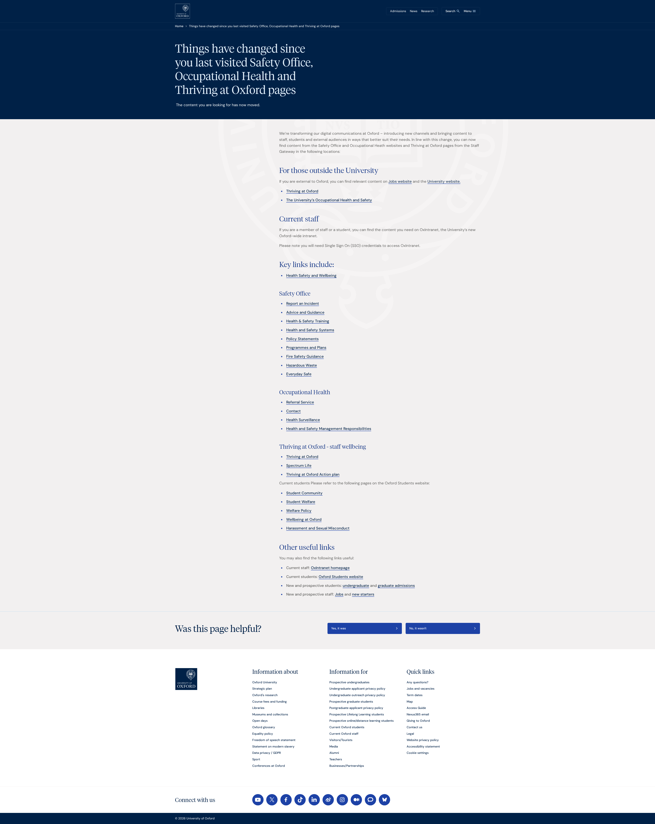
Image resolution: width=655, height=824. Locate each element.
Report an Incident (302, 303)
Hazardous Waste (301, 365)
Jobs (339, 594)
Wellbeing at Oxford (304, 519)
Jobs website (400, 181)
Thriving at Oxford (302, 191)
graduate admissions (396, 585)
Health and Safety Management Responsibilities (328, 428)
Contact (293, 411)
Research (427, 11)
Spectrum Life (298, 465)
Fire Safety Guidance (305, 356)
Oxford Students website (341, 576)
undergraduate (356, 585)
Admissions (398, 11)
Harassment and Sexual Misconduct (318, 528)
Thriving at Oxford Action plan (312, 474)
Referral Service (300, 402)
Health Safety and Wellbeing (311, 275)
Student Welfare (300, 501)
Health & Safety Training (307, 321)
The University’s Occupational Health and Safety (329, 200)
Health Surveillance (303, 419)
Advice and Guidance (305, 312)
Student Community (304, 493)
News (413, 11)
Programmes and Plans (306, 347)
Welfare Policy (298, 510)
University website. (443, 181)
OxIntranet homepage (330, 567)
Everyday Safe (298, 374)
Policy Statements (302, 338)
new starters (363, 594)
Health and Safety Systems (310, 329)
